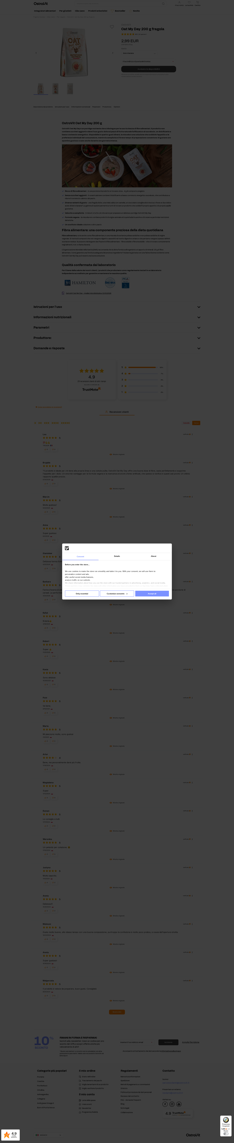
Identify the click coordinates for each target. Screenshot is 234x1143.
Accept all (152, 593)
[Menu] (230, 1117)
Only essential (82, 593)
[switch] (226, 1133)
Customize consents (115, 593)
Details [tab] (117, 556)
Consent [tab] (80, 556)
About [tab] (153, 556)
